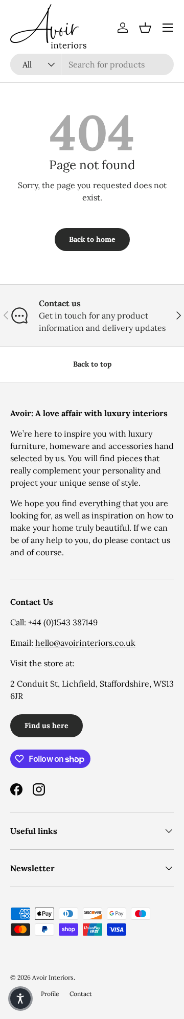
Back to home (92, 239)
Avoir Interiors (53, 977)
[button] (145, 27)
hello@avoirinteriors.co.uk (85, 643)
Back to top (92, 364)
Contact (81, 994)
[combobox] (92, 64)
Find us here (46, 725)
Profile (50, 994)
